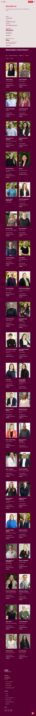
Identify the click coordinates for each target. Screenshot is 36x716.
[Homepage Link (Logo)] (4, 2)
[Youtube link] (11, 710)
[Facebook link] (8, 710)
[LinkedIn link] (5, 710)
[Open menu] (34, 1)
